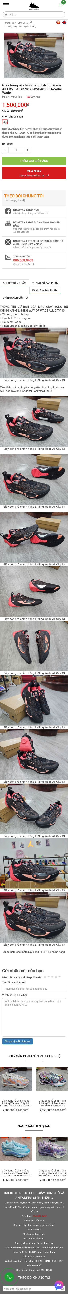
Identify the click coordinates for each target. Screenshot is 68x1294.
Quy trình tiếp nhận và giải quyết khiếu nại (34, 1225)
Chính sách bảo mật (34, 1220)
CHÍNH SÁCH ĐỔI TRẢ (15, 297)
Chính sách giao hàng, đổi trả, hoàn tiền (34, 1243)
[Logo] (34, 5)
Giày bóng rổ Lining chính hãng (22, 26)
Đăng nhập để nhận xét (17, 1041)
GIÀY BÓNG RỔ (25, 22)
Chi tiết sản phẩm (14, 283)
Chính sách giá (34, 1229)
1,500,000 (15, 105)
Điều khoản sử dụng (34, 1238)
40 (4, 122)
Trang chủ (9, 22)
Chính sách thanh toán (34, 1234)
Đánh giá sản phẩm (44, 290)
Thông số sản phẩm (45, 283)
